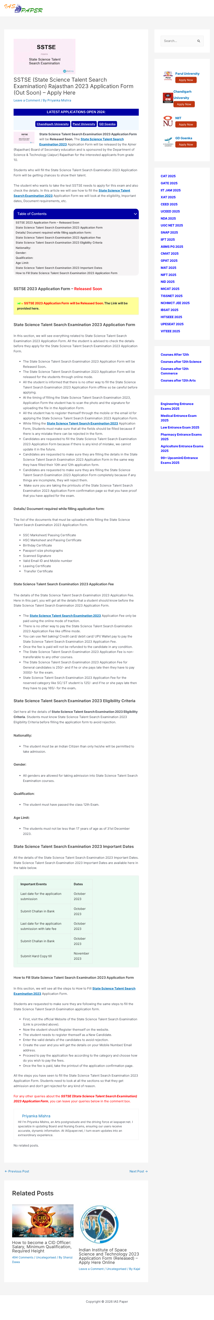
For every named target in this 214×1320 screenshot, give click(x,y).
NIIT (178, 118)
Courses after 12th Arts (178, 380)
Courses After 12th (175, 355)
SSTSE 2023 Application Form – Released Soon (47, 222)
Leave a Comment (27, 100)
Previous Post (17, 1171)
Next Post (139, 1171)
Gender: (21, 252)
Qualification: (24, 257)
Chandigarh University (53, 124)
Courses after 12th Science (181, 362)
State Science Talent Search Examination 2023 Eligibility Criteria (59, 242)
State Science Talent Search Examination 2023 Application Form (59, 227)
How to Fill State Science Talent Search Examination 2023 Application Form (66, 273)
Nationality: (23, 247)
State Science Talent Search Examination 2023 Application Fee (58, 237)
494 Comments (22, 1257)
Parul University (84, 124)
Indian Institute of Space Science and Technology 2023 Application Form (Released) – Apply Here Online (109, 1256)
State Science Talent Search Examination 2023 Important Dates (59, 267)
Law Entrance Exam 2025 (180, 427)
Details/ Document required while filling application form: (54, 232)
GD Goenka (107, 124)
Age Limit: (22, 262)
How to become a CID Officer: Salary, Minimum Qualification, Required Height (42, 1246)
